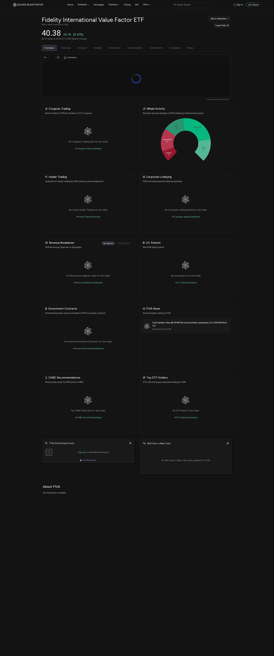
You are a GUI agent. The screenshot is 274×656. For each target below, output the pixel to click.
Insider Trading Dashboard (89, 217)
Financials (66, 47)
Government (156, 47)
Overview (49, 47)
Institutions (114, 47)
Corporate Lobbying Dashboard (187, 217)
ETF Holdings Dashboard (186, 417)
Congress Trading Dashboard (89, 149)
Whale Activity (156, 108)
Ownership (174, 47)
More (145, 4)
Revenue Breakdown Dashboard (89, 283)
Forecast (82, 47)
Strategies (99, 4)
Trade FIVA (220, 25)
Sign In (240, 4)
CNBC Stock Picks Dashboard (89, 417)
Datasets (82, 4)
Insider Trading (58, 177)
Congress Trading (59, 108)
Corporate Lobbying (159, 177)
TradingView (224, 99)
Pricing (127, 4)
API (137, 4)
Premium (113, 4)
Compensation (135, 47)
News (190, 47)
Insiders (98, 47)
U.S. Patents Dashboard (187, 283)
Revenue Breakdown (61, 242)
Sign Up (81, 452)
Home (70, 4)
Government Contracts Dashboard (89, 348)
